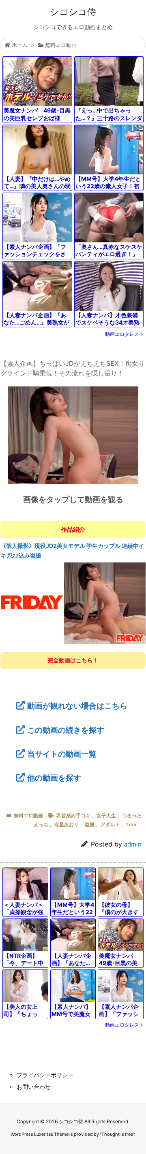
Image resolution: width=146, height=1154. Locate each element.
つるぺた (132, 815)
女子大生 (106, 815)
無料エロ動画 (61, 45)
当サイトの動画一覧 (62, 754)
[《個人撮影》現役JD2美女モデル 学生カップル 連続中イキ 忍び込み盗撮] (73, 602)
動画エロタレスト (124, 334)
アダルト (110, 824)
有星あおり (66, 824)
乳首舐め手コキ (73, 815)
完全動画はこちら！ (73, 660)
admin (133, 844)
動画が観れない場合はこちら (77, 706)
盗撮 (89, 824)
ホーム (20, 45)
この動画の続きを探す (65, 730)
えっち (41, 824)
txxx (131, 824)
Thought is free (117, 1134)
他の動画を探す (54, 778)
